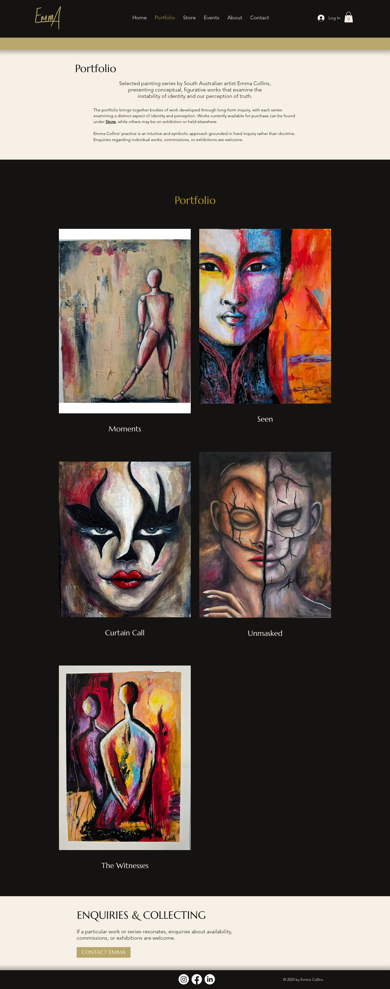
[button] (348, 17)
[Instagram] (184, 979)
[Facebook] (197, 979)
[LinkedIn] (210, 979)
